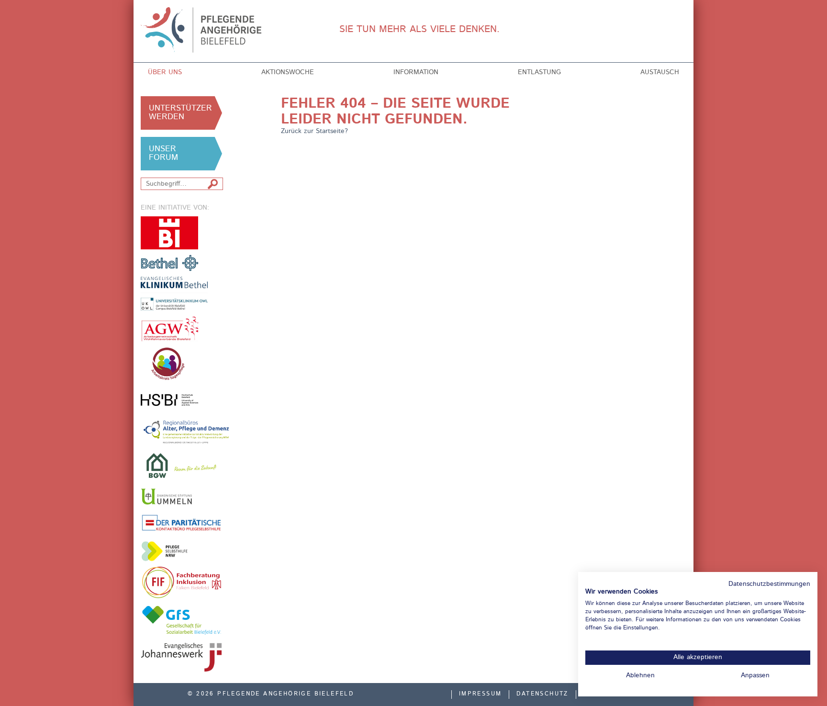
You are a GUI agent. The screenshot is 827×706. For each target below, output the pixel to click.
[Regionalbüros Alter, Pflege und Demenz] (187, 431)
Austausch (659, 72)
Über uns (165, 72)
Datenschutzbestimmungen (769, 584)
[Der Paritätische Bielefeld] (181, 522)
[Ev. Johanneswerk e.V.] (181, 657)
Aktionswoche (287, 72)
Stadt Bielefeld (169, 232)
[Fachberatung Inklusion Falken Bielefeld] (181, 582)
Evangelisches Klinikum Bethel (181, 294)
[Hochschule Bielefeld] (169, 400)
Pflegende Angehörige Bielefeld (204, 30)
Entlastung (539, 72)
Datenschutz (542, 694)
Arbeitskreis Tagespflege (181, 364)
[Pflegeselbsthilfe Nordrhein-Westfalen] (169, 551)
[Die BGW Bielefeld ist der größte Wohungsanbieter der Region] (181, 465)
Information (415, 72)
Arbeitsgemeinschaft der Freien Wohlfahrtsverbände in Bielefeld (169, 328)
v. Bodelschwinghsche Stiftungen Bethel (169, 262)
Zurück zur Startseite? (314, 131)
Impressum (480, 694)
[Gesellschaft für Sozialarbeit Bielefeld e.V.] (181, 620)
